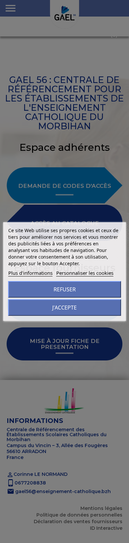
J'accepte (64, 307)
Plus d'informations (30, 273)
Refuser (65, 289)
